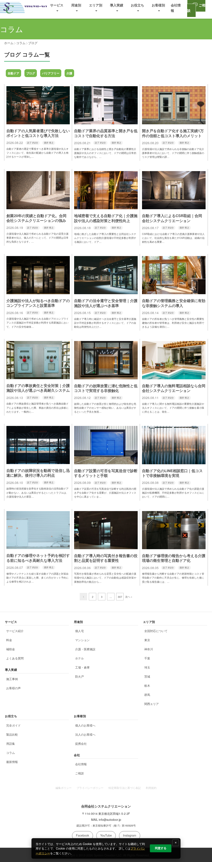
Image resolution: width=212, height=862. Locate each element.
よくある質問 (15, 658)
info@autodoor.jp (110, 819)
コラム (10, 753)
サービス (56, 5)
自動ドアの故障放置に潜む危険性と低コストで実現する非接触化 (105, 388)
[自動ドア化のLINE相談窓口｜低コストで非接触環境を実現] (174, 461)
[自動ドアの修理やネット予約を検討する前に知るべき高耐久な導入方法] (38, 546)
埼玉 (147, 667)
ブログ (30, 73)
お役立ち (137, 5)
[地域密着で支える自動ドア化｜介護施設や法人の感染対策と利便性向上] (106, 206)
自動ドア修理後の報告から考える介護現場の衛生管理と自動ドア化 (173, 558)
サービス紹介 (15, 631)
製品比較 (12, 734)
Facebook (82, 835)
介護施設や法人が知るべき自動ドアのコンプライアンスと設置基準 (38, 303)
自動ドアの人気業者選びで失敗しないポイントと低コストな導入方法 (38, 133)
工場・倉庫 (82, 667)
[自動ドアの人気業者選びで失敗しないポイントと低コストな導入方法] (38, 121)
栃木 (147, 685)
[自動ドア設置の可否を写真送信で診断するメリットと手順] (106, 461)
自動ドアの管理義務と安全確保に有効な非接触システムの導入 (173, 303)
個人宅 (79, 631)
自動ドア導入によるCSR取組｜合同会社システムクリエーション (172, 218)
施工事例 (12, 679)
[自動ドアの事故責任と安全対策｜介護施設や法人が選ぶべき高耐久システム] (38, 376)
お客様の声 (13, 688)
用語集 (10, 743)
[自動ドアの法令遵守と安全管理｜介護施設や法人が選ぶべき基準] (106, 291)
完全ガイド (13, 725)
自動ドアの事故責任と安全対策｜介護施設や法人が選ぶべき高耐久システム (38, 388)
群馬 (147, 695)
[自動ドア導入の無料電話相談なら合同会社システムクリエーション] (174, 376)
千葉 (147, 658)
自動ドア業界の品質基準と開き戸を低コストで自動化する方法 (105, 133)
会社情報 (81, 764)
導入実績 (116, 5)
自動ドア (13, 73)
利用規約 (151, 788)
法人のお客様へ (85, 734)
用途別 (76, 5)
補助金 (10, 649)
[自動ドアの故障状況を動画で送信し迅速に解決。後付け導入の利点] (38, 461)
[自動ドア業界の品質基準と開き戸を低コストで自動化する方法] (106, 121)
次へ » (128, 596)
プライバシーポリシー (90, 788)
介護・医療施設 (85, 649)
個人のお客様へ (85, 725)
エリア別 (95, 5)
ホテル (79, 658)
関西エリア (151, 704)
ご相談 (79, 773)
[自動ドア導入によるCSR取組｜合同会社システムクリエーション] (174, 206)
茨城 (147, 676)
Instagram (129, 835)
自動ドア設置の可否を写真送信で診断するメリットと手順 (105, 473)
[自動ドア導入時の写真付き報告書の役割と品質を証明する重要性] (106, 546)
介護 (69, 73)
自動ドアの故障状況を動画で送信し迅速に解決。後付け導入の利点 (38, 473)
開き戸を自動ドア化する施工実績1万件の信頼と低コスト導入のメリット (173, 133)
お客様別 (158, 5)
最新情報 (12, 762)
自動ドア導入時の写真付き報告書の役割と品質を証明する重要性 (105, 558)
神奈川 (148, 649)
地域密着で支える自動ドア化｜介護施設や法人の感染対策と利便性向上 (105, 218)
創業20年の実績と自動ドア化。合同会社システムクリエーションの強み (36, 218)
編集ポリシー (63, 788)
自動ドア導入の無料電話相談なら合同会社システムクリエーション (173, 388)
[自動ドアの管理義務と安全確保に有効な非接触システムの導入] (174, 291)
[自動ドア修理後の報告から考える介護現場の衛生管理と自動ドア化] (174, 546)
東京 (147, 640)
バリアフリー (50, 73)
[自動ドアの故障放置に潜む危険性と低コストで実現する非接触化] (106, 376)
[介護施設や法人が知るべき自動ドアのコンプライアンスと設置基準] (38, 291)
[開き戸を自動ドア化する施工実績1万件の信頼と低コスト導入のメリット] (174, 121)
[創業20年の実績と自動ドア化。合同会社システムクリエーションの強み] (38, 206)
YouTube (106, 835)
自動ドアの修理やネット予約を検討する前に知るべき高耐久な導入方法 (38, 558)
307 (120, 596)
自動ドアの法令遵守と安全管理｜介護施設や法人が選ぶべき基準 (105, 303)
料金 (9, 640)
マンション (82, 640)
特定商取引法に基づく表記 (124, 788)
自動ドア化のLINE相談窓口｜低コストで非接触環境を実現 (172, 473)
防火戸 (79, 676)
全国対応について (155, 631)
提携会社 (81, 743)
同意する (160, 848)
